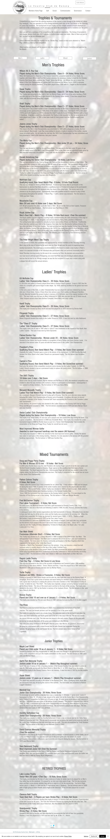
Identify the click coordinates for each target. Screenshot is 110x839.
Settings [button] (86, 836)
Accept (102, 836)
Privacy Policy (68, 836)
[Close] (108, 836)
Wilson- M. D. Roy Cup (29, 71)
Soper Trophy (25, 89)
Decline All (94, 836)
